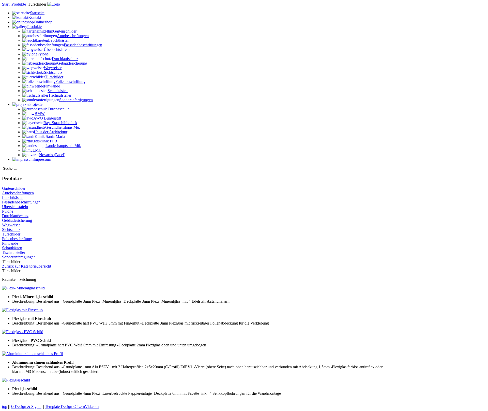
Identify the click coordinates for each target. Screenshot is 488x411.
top (4, 406)
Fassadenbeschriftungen (21, 202)
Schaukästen (12, 248)
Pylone (7, 211)
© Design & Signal (26, 406)
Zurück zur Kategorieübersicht (26, 266)
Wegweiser (11, 225)
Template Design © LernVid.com (72, 406)
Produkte (18, 4)
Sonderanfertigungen (19, 257)
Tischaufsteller (13, 252)
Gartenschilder (13, 188)
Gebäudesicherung (17, 220)
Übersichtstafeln (15, 206)
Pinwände (10, 243)
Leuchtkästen (12, 197)
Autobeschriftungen (18, 193)
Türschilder (11, 234)
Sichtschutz (11, 229)
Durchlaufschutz (15, 216)
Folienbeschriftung (17, 239)
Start (5, 4)
